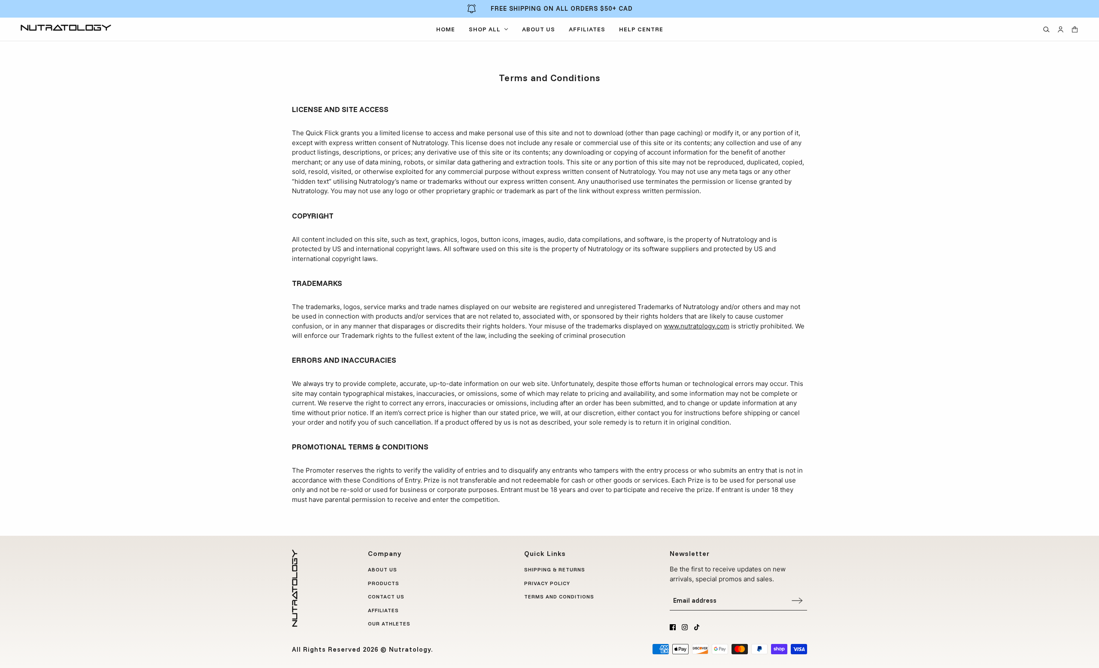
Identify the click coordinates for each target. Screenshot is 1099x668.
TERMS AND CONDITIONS (559, 596)
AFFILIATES (383, 610)
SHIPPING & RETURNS (554, 569)
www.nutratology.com (696, 326)
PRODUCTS (383, 583)
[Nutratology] (66, 27)
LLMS (531, 610)
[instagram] (684, 627)
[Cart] (1074, 29)
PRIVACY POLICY (547, 583)
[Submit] (797, 600)
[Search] (1046, 29)
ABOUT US (382, 569)
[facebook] (672, 627)
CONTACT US (386, 596)
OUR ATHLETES (389, 623)
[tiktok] (696, 627)
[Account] (1060, 29)
